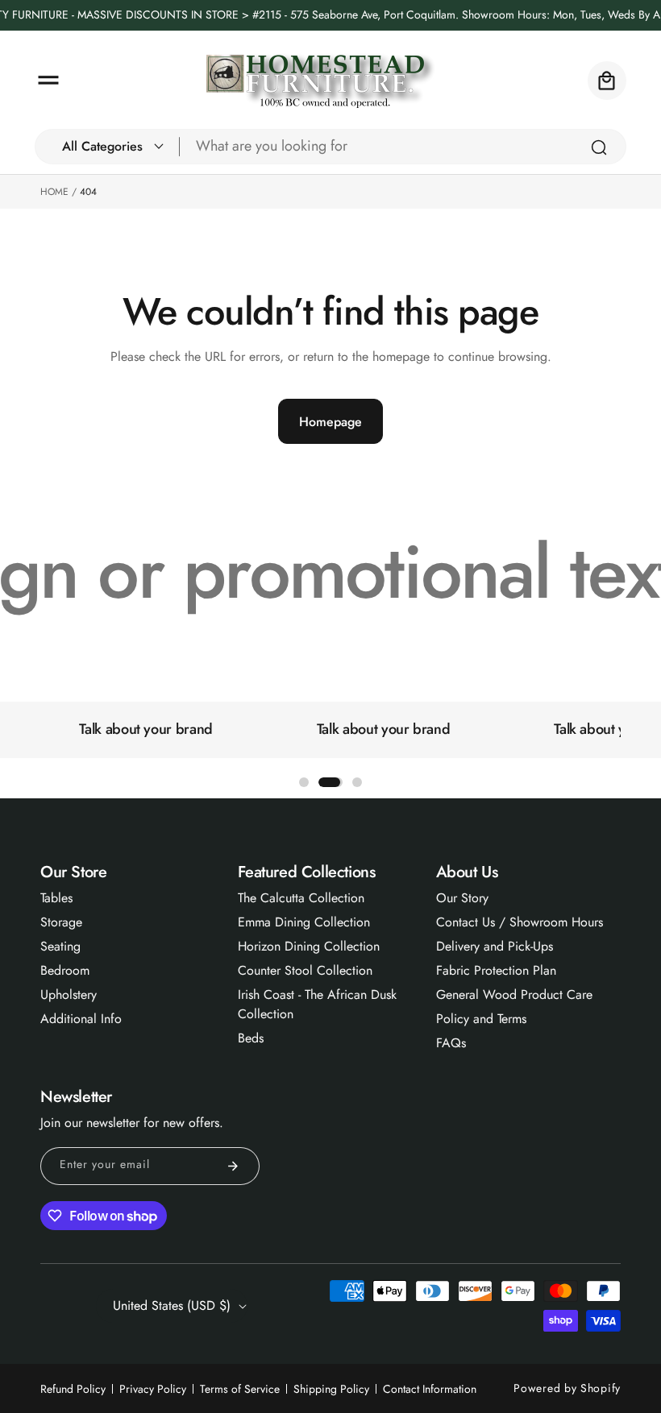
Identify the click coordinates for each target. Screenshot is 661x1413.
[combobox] (403, 147)
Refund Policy (73, 1389)
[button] (48, 80)
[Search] (599, 147)
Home (54, 191)
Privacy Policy (152, 1389)
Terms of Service (240, 1389)
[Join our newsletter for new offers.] (233, 1166)
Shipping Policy (331, 1389)
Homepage (330, 421)
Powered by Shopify (567, 1388)
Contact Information (429, 1389)
